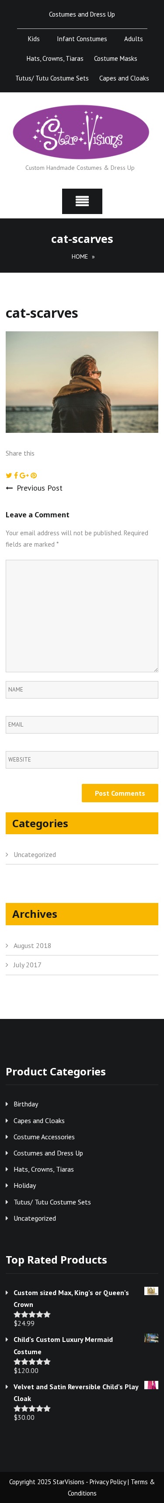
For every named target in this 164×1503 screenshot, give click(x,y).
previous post (40, 488)
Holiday (25, 1185)
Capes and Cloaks (124, 78)
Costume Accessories (44, 1136)
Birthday (26, 1103)
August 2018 (33, 945)
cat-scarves (42, 313)
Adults (133, 39)
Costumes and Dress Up (82, 14)
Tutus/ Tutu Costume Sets (52, 78)
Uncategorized (35, 854)
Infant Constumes (82, 39)
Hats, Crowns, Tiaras (55, 58)
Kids (34, 39)
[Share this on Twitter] (10, 475)
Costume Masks (115, 58)
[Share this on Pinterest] (34, 475)
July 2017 (28, 964)
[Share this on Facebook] (17, 475)
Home (80, 256)
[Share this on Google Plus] (25, 475)
